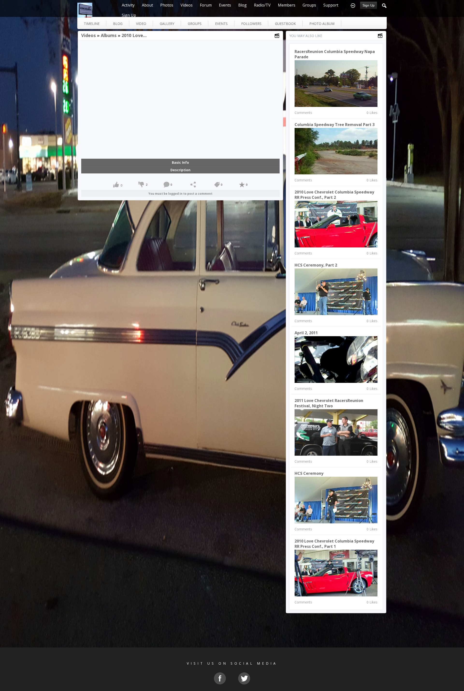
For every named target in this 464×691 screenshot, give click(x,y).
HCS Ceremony (309, 473)
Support (330, 5)
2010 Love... (134, 35)
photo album (321, 23)
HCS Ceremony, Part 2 (316, 265)
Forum (206, 5)
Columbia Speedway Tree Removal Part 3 (335, 124)
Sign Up (368, 5)
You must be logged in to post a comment (180, 194)
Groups (309, 5)
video (141, 23)
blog (118, 23)
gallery (167, 23)
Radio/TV (262, 5)
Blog (242, 5)
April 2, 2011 (306, 332)
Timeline (92, 23)
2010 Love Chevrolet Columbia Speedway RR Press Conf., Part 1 (334, 543)
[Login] (352, 5)
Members (286, 5)
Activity (128, 5)
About (147, 5)
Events (225, 5)
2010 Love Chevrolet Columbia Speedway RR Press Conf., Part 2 (334, 194)
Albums (108, 35)
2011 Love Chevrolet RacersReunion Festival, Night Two (329, 403)
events (221, 23)
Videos (187, 5)
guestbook (285, 23)
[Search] (384, 5)
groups (195, 23)
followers (251, 23)
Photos (166, 5)
